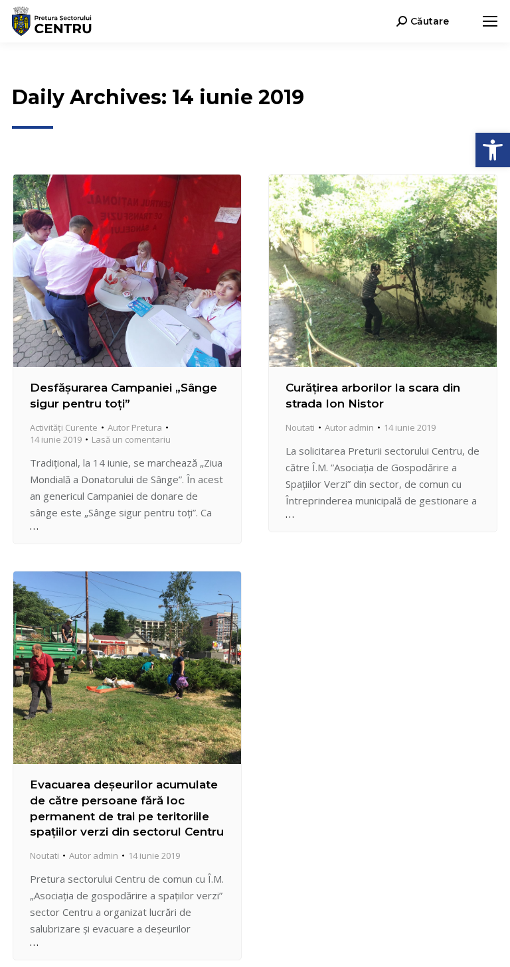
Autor (135, 427)
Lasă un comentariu (131, 439)
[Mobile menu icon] (490, 21)
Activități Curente (64, 427)
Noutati (300, 427)
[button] (492, 150)
